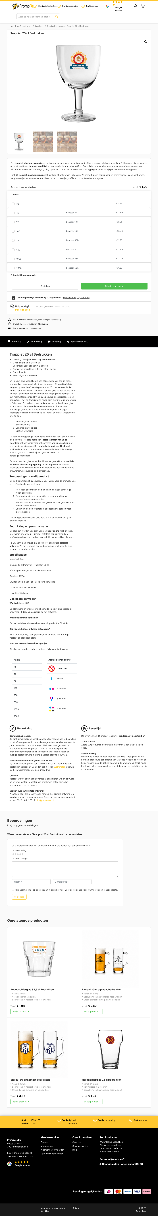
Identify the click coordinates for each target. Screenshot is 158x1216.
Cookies (45, 1211)
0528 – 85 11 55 (25, 1156)
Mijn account (47, 1146)
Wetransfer (59, 767)
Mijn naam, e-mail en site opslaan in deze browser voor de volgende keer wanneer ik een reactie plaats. (66, 890)
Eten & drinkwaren (23, 26)
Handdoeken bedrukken (111, 1148)
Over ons (76, 1142)
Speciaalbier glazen (55, 26)
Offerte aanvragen (114, 286)
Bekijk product (19, 1011)
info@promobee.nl (44, 800)
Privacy (77, 1208)
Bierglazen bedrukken (110, 1145)
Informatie (16, 341)
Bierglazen (39, 26)
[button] (145, 42)
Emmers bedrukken (109, 1151)
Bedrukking (36, 341)
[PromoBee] (24, 6)
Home (10, 26)
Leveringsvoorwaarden (52, 1153)
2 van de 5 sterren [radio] (14, 854)
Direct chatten (22, 310)
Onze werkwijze (80, 1146)
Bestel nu (45, 286)
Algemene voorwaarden (52, 1150)
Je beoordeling (20, 858)
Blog (74, 1150)
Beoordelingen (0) (79, 341)
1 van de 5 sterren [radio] (13, 854)
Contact (45, 1142)
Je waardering (20, 850)
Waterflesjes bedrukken (111, 1142)
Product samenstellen (137, 341)
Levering (56, 341)
